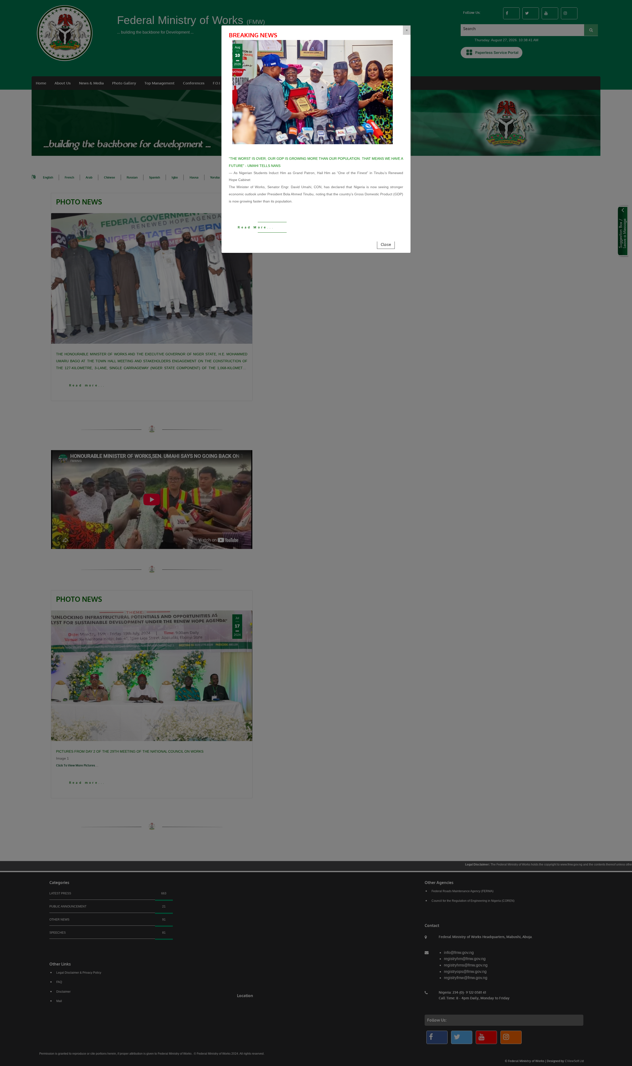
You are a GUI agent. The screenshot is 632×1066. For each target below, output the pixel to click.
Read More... (256, 227)
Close (386, 244)
